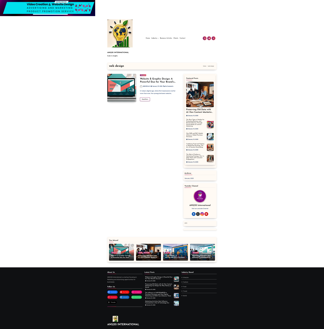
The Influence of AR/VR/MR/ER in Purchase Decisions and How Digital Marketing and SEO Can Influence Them (158, 294)
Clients (175, 38)
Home (148, 38)
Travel (185, 291)
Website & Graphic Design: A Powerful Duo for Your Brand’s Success (157, 82)
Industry (154, 38)
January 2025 (189, 178)
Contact (182, 38)
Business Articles (166, 38)
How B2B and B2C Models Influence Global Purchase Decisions (194, 135)
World (167, 252)
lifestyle (146, 252)
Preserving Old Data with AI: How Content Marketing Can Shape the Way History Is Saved (158, 285)
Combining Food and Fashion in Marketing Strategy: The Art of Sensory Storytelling (195, 145)
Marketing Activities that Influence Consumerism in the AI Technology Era (201, 257)
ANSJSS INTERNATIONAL (118, 52)
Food (140, 252)
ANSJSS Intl (146, 86)
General (143, 75)
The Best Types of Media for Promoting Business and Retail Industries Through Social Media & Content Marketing (195, 123)
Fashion (185, 282)
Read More (145, 99)
